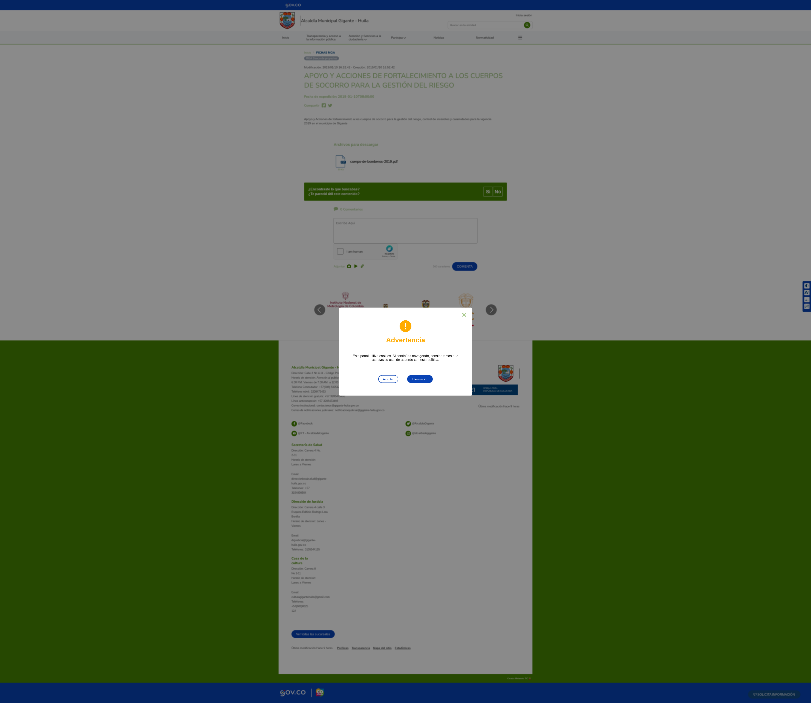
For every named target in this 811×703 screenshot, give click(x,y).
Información (420, 379)
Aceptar (388, 379)
